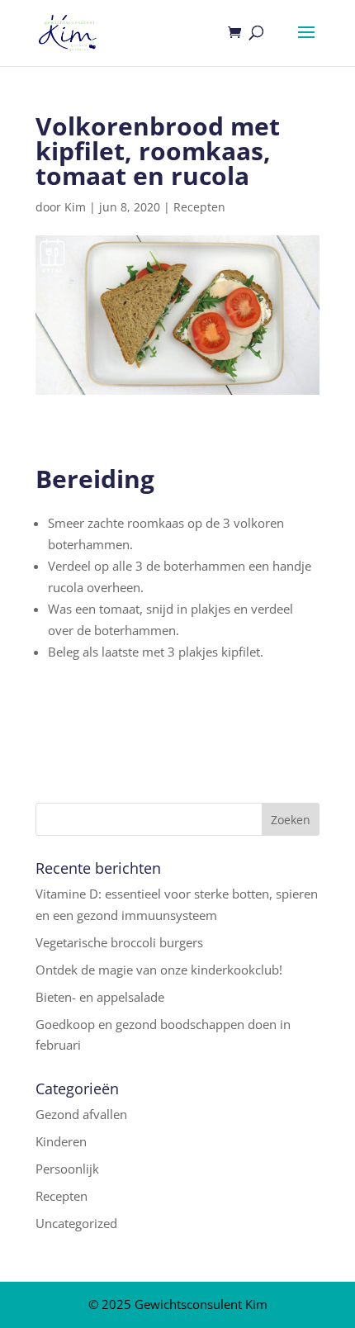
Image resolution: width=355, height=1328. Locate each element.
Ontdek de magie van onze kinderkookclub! (159, 969)
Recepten (199, 207)
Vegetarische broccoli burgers (119, 942)
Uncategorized (76, 1223)
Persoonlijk (67, 1168)
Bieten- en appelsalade (100, 997)
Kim (75, 207)
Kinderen (61, 1141)
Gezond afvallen (81, 1114)
